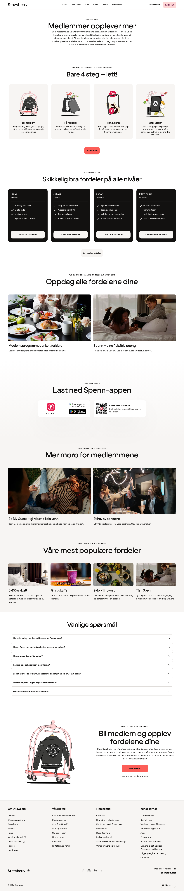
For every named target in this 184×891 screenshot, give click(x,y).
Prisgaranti (146, 837)
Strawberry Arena (16, 820)
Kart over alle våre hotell (64, 815)
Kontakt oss (146, 820)
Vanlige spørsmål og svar (152, 824)
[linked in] (95, 871)
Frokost (11, 828)
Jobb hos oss (14, 841)
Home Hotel (58, 837)
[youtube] (102, 871)
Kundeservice (147, 815)
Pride (10, 832)
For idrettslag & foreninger (109, 824)
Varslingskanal (15, 837)
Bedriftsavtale (103, 832)
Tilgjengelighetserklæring (153, 853)
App (142, 832)
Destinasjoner (59, 820)
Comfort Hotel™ (60, 824)
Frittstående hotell (61, 845)
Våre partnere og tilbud (107, 845)
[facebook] (82, 871)
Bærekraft (13, 824)
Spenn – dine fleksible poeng (111, 841)
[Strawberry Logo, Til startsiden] (17, 4)
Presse (11, 845)
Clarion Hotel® (59, 832)
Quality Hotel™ (59, 828)
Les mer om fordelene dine (135, 776)
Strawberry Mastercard (107, 820)
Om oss (11, 815)
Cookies (144, 857)
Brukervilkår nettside (150, 841)
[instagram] (89, 871)
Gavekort (100, 815)
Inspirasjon (13, 850)
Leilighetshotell (104, 837)
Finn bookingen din (150, 828)
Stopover (56, 841)
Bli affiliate (101, 828)
